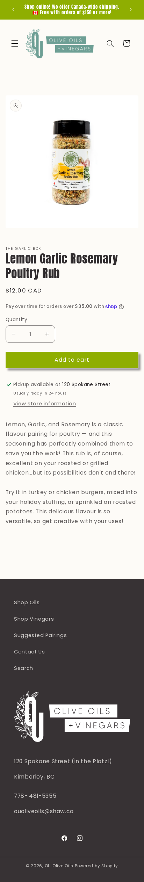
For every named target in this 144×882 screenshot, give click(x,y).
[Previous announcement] (13, 9)
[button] (15, 43)
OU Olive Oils (59, 866)
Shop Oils (27, 602)
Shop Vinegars (34, 618)
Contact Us (29, 651)
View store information (44, 403)
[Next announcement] (130, 9)
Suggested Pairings (40, 635)
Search (23, 668)
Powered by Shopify (96, 866)
